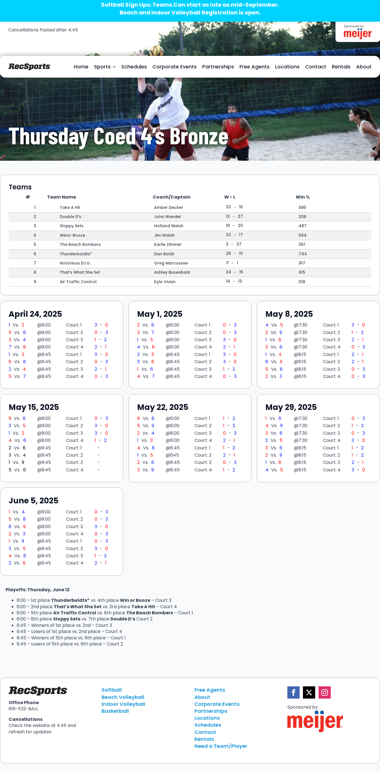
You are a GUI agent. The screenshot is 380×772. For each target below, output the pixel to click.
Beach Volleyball (123, 697)
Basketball (115, 710)
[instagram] (325, 692)
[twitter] (309, 692)
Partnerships (218, 66)
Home (81, 66)
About (364, 66)
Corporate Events (174, 66)
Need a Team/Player (220, 746)
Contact (315, 66)
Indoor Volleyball (123, 704)
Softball (112, 689)
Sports (102, 66)
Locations (287, 66)
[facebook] (293, 692)
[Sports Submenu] (115, 66)
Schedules (134, 66)
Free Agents (255, 66)
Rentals (341, 66)
